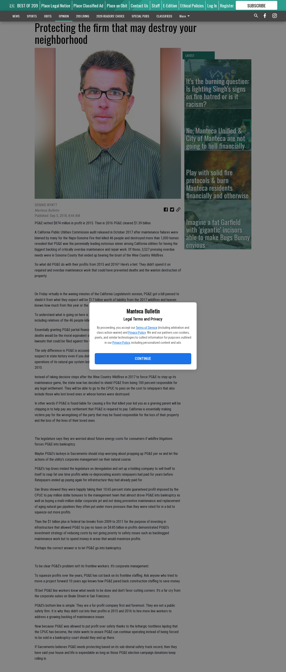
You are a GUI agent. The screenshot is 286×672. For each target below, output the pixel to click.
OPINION (64, 16)
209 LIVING (82, 16)
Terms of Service (146, 327)
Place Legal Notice (55, 5)
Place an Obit (117, 5)
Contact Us (139, 5)
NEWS (16, 16)
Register (227, 5)
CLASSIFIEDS (164, 16)
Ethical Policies (192, 5)
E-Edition (170, 5)
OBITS (48, 16)
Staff (156, 5)
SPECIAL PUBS (140, 16)
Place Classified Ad (88, 5)
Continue (143, 358)
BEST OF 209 (27, 5)
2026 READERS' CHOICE (110, 16)
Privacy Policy (137, 332)
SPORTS (32, 16)
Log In (212, 5)
